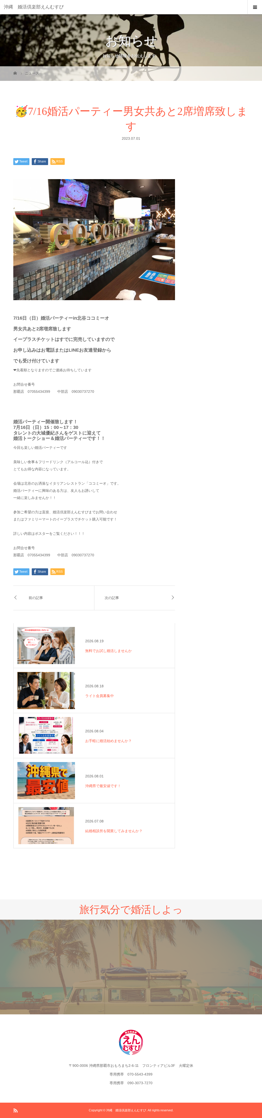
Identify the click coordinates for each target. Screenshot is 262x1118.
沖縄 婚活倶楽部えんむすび (34, 6)
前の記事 (36, 598)
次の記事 (112, 598)
